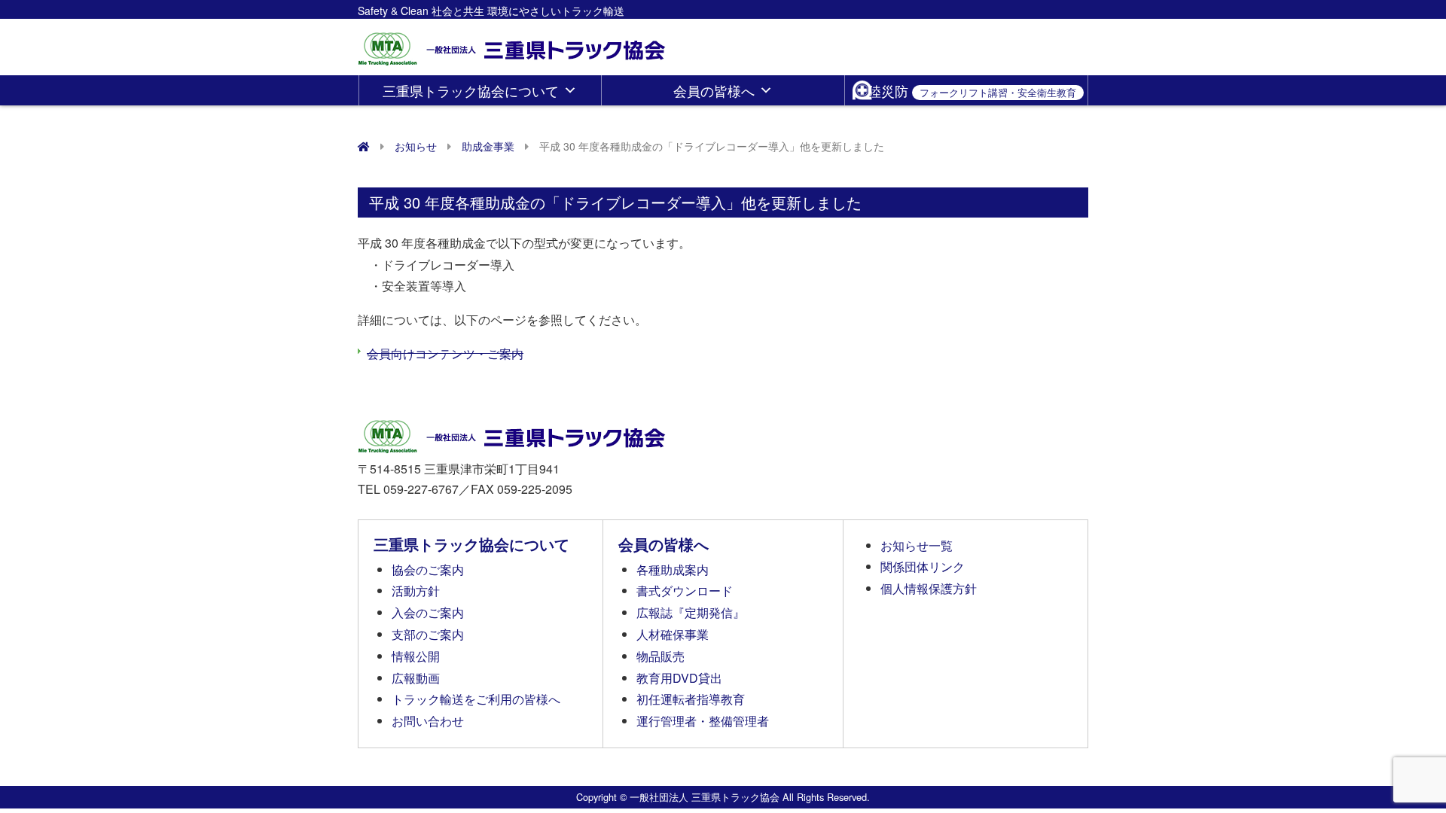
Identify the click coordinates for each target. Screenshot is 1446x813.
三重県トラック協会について (471, 90)
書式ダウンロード (684, 590)
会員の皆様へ (714, 90)
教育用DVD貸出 (679, 678)
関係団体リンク (922, 566)
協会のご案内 (428, 569)
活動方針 (416, 590)
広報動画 (416, 678)
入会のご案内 (428, 612)
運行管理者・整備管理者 (702, 720)
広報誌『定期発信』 (690, 612)
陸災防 (972, 90)
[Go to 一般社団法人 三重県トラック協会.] (364, 146)
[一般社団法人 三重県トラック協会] (513, 44)
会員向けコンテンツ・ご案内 (445, 353)
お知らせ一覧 (916, 545)
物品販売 (660, 656)
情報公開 (416, 656)
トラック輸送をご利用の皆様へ (476, 699)
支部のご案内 (428, 634)
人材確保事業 (672, 634)
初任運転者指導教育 (690, 699)
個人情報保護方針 (928, 588)
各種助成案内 (672, 569)
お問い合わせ (428, 720)
